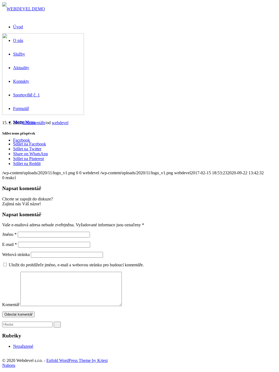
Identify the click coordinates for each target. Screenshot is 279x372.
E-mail (9, 244)
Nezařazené (23, 346)
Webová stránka (16, 254)
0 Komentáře (34, 122)
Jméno (9, 234)
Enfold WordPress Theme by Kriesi (77, 360)
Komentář (10, 304)
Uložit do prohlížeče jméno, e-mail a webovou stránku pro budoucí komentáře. (76, 265)
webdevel (60, 122)
